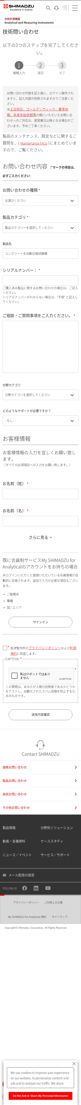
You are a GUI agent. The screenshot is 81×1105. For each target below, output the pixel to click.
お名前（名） (14, 511)
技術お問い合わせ (15, 794)
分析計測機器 (12, 19)
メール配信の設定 (22, 875)
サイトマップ (59, 917)
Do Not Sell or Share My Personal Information (40, 1095)
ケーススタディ (52, 841)
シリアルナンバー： (20, 270)
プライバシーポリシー (45, 648)
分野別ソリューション (57, 827)
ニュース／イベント (17, 854)
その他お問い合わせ (16, 807)
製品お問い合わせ (15, 780)
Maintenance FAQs (33, 143)
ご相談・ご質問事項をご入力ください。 (38, 316)
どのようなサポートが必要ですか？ (27, 410)
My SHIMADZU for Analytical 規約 (27, 917)
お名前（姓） (14, 484)
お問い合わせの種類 (20, 190)
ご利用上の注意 (53, 902)
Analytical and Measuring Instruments (29, 22)
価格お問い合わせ (15, 767)
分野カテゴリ (12, 385)
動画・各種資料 (14, 841)
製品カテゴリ (14, 217)
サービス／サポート (55, 854)
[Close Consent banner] (74, 1063)
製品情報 (9, 827)
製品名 (7, 243)
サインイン (40, 622)
